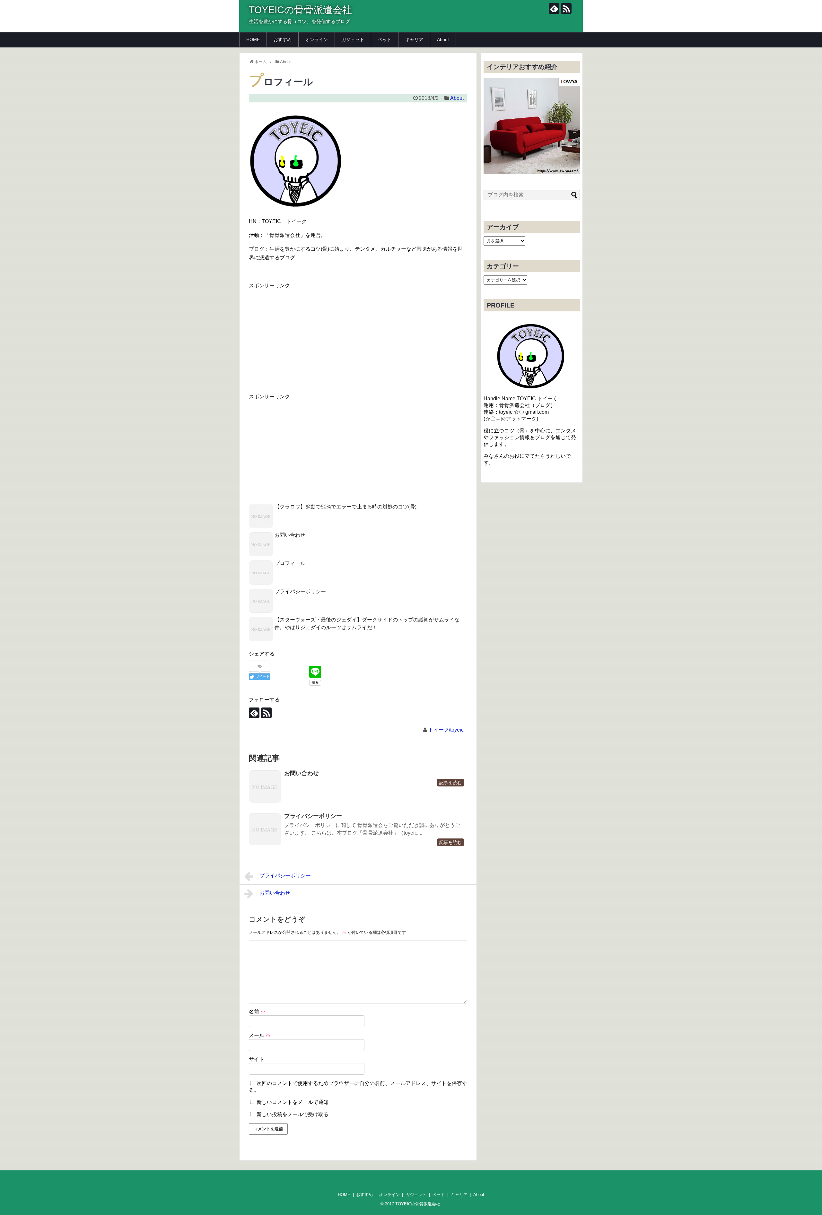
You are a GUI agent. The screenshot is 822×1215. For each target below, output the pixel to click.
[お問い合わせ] (265, 786)
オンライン (316, 39)
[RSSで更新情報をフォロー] (566, 8)
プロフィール (290, 563)
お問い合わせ (290, 535)
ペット (384, 39)
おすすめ (283, 39)
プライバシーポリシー (300, 591)
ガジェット (353, 39)
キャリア (414, 39)
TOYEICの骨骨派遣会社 (300, 9)
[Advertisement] (303, 335)
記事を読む (450, 782)
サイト (256, 1059)
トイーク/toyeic (446, 730)
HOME (253, 39)
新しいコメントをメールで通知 (292, 1102)
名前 (257, 1011)
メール (260, 1035)
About (443, 39)
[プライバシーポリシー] (265, 829)
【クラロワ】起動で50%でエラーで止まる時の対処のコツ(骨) (345, 506)
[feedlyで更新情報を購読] (554, 8)
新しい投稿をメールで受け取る (292, 1114)
